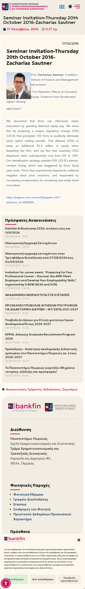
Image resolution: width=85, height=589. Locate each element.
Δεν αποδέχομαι (42, 579)
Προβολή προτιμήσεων (69, 579)
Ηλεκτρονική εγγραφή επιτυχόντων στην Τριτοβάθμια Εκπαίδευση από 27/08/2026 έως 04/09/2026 (39, 257)
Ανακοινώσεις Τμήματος (24, 389)
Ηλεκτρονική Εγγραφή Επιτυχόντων (31, 243)
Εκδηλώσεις (52, 389)
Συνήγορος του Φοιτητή (31, 509)
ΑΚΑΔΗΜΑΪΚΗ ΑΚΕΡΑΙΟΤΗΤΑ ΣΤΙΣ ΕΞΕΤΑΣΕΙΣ (37, 295)
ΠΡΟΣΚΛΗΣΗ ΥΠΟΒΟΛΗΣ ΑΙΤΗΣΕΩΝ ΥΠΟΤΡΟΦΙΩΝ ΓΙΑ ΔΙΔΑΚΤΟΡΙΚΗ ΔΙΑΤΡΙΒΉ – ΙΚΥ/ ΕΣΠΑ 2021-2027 (41, 307)
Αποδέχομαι (16, 579)
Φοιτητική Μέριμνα (28, 494)
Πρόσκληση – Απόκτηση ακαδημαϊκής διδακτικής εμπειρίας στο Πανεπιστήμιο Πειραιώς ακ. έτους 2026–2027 (41, 353)
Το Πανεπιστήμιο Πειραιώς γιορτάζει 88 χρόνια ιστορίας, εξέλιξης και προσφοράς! (40, 370)
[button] (79, 540)
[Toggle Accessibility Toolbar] (5, 583)
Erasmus (19, 504)
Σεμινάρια (69, 389)
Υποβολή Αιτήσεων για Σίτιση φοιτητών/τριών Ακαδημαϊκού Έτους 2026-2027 (39, 322)
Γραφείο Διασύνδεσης (30, 499)
